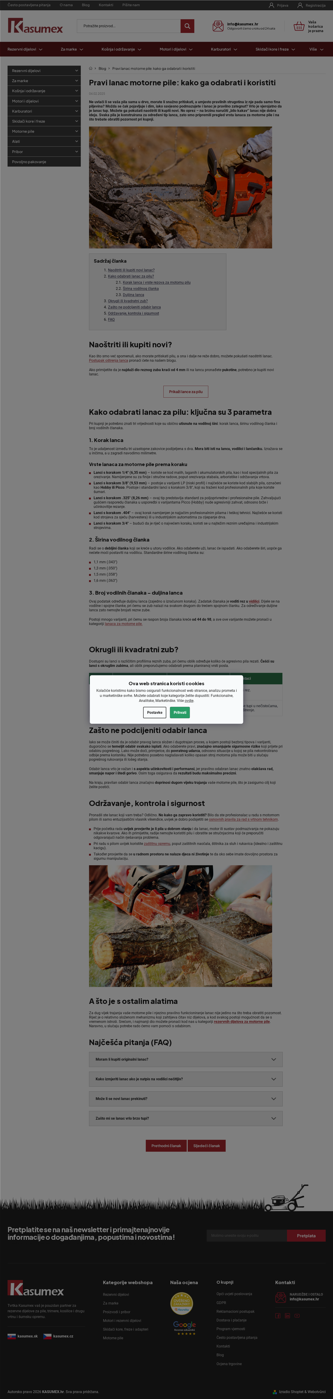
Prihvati (180, 712)
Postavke (154, 712)
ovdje (189, 700)
